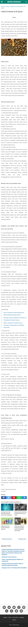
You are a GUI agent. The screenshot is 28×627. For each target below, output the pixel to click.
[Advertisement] (14, 585)
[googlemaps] (11, 611)
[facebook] (3, 497)
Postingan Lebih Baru (7, 539)
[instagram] (18, 607)
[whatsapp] (19, 497)
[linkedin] (23, 607)
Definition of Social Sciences (9, 557)
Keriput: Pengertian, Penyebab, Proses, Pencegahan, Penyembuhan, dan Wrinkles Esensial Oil (14, 325)
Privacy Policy (15, 617)
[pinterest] (14, 497)
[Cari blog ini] (26, 2)
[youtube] (14, 607)
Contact (14, 619)
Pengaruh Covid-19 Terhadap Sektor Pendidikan (14, 567)
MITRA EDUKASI (14, 2)
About (9, 617)
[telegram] (24, 497)
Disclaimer (22, 617)
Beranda (5, 617)
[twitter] (8, 497)
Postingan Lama (22, 539)
